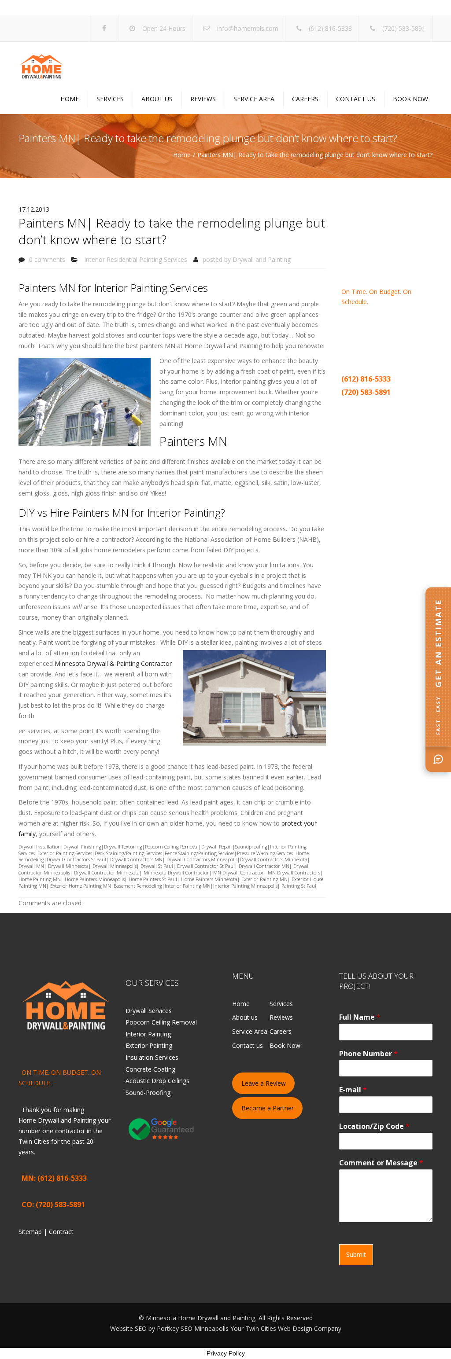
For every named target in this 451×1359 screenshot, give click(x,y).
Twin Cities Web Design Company (293, 1328)
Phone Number (368, 1053)
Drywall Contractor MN (264, 866)
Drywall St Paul (156, 866)
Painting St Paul (298, 885)
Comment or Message (381, 1163)
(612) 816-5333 (330, 28)
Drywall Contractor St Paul (205, 866)
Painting (388, 333)
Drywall (351, 333)
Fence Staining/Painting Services (199, 853)
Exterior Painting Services (64, 853)
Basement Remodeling (138, 885)
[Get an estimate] (438, 759)
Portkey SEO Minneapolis (193, 1328)
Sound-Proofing (148, 1092)
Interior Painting (148, 1034)
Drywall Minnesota (68, 866)
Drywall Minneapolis (114, 866)
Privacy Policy (226, 1353)
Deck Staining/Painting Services (128, 853)
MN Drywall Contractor (238, 872)
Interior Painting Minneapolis (245, 885)
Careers (305, 99)
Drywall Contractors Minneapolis (201, 859)
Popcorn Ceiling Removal (172, 846)
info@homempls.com (247, 28)
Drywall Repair (217, 846)
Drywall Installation (39, 846)
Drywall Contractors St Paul (76, 859)
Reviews (203, 99)
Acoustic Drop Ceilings (157, 1080)
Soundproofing (251, 846)
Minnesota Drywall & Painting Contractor (113, 663)
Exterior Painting (149, 1045)
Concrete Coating (150, 1069)
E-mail (353, 1090)
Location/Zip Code (374, 1126)
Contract (384, 406)
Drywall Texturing (123, 846)
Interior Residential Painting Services (135, 259)
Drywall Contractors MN (136, 859)
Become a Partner (267, 1108)
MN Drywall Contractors (294, 872)
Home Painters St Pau (152, 879)
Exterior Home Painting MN (80, 885)
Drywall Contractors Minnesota (273, 859)
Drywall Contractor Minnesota (107, 872)
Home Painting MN (39, 879)
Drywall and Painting (262, 259)
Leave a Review (263, 1083)
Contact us (355, 99)
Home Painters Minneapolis (95, 879)
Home (69, 99)
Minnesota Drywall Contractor (176, 872)
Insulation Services (152, 1057)
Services (110, 99)
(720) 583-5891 (403, 28)
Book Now (410, 99)
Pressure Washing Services (265, 853)
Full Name (360, 1017)
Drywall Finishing (82, 846)
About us (157, 99)
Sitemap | (356, 406)
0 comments (47, 259)
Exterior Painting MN (264, 879)
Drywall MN (31, 866)
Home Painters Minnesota (209, 879)
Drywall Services (149, 1010)
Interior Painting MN (188, 885)
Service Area (253, 99)
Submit (356, 1254)
